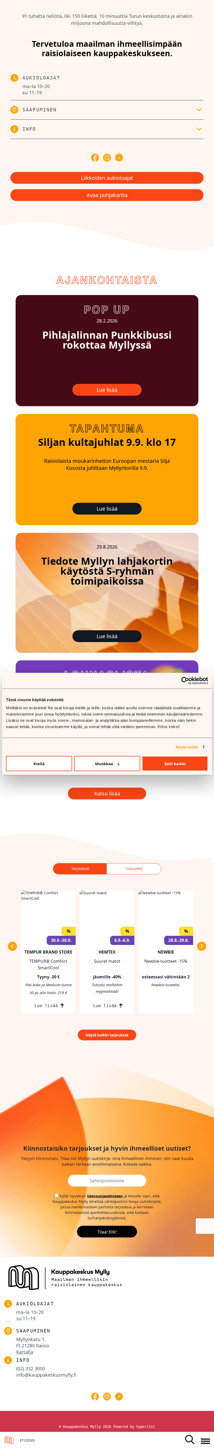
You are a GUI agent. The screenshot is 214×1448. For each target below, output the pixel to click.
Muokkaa (104, 763)
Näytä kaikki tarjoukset (107, 1034)
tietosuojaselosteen (105, 1195)
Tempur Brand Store (48, 952)
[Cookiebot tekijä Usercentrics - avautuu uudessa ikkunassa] (185, 680)
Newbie (166, 952)
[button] (107, 110)
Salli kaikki (175, 763)
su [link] (32, 92)
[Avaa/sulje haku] (191, 1439)
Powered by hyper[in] (134, 1426)
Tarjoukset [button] (80, 868)
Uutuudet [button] (134, 868)
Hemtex (107, 952)
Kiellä (39, 763)
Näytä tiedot (187, 747)
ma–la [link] (36, 86)
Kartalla (24, 1352)
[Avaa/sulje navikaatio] (205, 1441)
